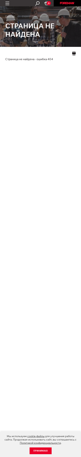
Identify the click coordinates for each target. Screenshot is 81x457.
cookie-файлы (36, 436)
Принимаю (40, 450)
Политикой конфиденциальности (40, 443)
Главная (10, 16)
